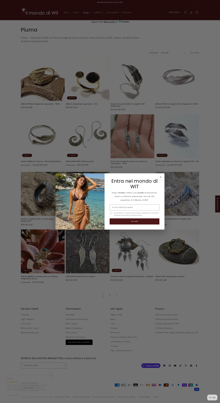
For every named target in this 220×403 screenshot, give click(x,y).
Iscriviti (134, 221)
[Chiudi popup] (160, 177)
